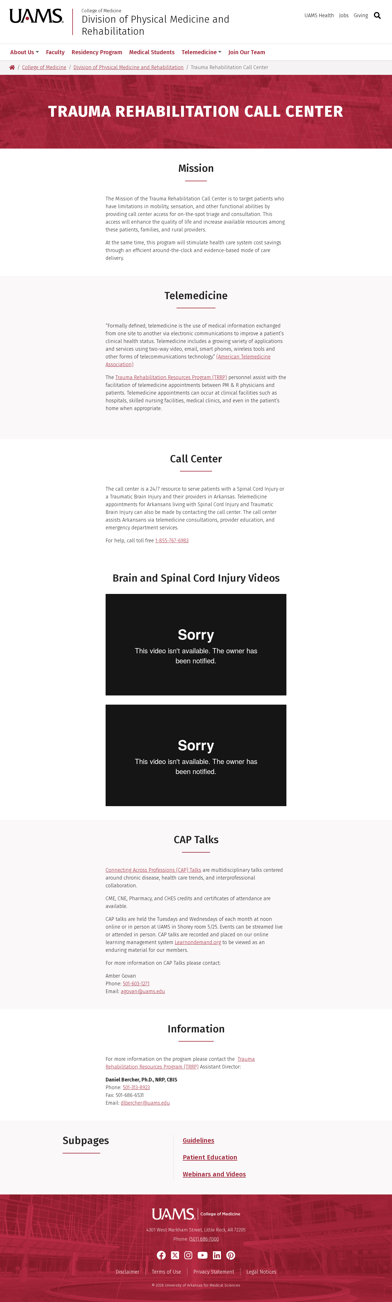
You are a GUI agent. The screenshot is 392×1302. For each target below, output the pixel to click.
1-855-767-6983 (172, 540)
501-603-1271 (136, 984)
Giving (361, 15)
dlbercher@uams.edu (145, 1103)
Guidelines (198, 1140)
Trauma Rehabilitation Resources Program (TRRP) (171, 377)
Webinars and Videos (214, 1174)
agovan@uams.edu (143, 991)
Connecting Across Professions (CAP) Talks (153, 870)
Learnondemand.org (198, 942)
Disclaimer (127, 1272)
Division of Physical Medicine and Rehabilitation (155, 25)
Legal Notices (261, 1272)
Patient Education (210, 1157)
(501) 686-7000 (204, 1239)
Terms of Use (166, 1272)
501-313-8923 (136, 1087)
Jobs (344, 15)
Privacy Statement (213, 1272)
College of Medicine (101, 11)
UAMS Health (319, 15)
